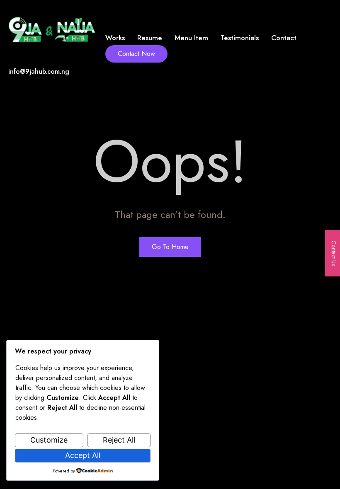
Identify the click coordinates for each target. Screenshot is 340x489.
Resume (149, 38)
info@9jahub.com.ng (38, 71)
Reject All (119, 440)
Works (115, 38)
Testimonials (240, 38)
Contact (283, 38)
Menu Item (191, 38)
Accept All (82, 455)
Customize (49, 440)
